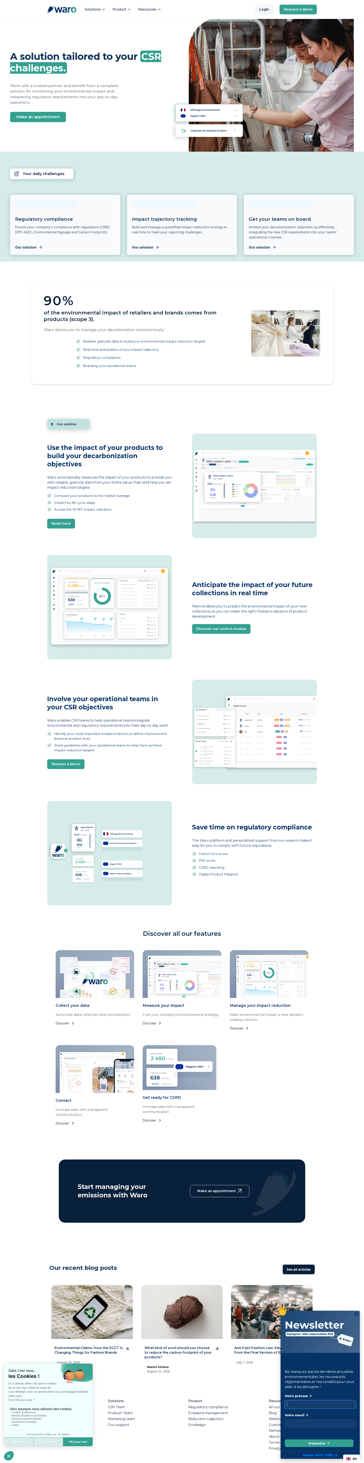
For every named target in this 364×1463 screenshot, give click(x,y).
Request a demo (298, 9)
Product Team (120, 1413)
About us (276, 1437)
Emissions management (208, 1413)
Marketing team (121, 1419)
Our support (118, 1425)
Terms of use (279, 1442)
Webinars (277, 1419)
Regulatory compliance (208, 1407)
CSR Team (116, 1407)
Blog (273, 1413)
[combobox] (351, 1459)
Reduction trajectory (205, 1419)
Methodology (280, 1431)
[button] (95, 9)
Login (264, 9)
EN (355, 1459)
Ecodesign (197, 1425)
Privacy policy (280, 1448)
